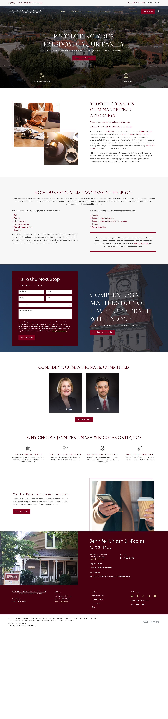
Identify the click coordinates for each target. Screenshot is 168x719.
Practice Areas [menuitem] (104, 11)
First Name (22, 291)
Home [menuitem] (62, 11)
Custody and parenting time (103, 218)
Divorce (95, 224)
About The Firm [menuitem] (76, 11)
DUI (15, 215)
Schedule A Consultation (102, 332)
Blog (93, 607)
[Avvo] (155, 596)
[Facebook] (137, 596)
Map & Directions (96, 559)
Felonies (17, 218)
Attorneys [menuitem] (90, 11)
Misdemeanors (20, 221)
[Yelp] (149, 596)
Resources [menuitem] (118, 11)
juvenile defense (145, 131)
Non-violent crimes (21, 224)
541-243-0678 (153, 3)
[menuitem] (11, 625)
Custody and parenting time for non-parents (109, 221)
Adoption (95, 215)
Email (48, 297)
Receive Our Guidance (84, 58)
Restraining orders (99, 227)
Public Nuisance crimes (23, 227)
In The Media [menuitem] (132, 11)
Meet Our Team (83, 420)
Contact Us (148, 11)
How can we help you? (26, 310)
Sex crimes (18, 230)
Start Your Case (21, 511)
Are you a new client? (25, 304)
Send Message (27, 337)
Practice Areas (97, 600)
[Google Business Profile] (132, 596)
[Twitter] (143, 596)
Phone (21, 297)
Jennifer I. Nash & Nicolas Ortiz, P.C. (135, 134)
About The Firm (98, 596)
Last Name (50, 291)
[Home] (25, 11)
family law (110, 131)
